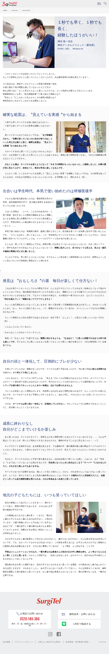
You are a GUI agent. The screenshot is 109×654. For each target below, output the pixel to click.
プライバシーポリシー (24, 642)
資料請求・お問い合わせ (82, 614)
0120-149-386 (30, 618)
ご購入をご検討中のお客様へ (49, 642)
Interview (14, 10)
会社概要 (6, 642)
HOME (5, 10)
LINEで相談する (82, 624)
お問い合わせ (99, 4)
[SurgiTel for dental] (9, 4)
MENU (105, 4)
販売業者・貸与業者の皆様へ (78, 642)
